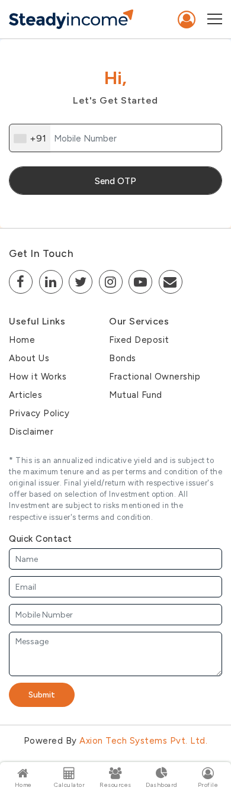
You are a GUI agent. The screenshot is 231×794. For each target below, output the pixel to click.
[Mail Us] (170, 282)
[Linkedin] (51, 282)
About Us (29, 358)
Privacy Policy (39, 413)
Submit (41, 695)
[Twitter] (80, 282)
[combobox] (29, 138)
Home (22, 340)
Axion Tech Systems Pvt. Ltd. (143, 740)
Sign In (187, 19)
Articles (25, 395)
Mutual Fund (135, 395)
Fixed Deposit (139, 340)
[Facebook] (21, 282)
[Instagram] (111, 282)
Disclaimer (31, 431)
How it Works (37, 376)
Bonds (122, 358)
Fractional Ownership (154, 376)
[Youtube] (140, 282)
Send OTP (115, 181)
